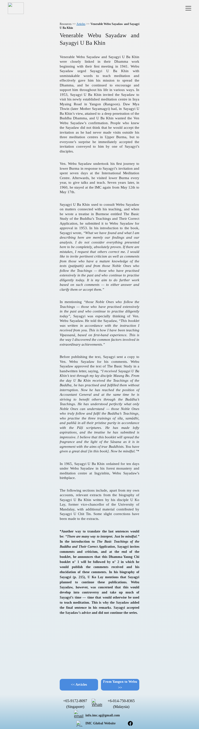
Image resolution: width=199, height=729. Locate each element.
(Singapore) (75, 707)
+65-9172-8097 (75, 701)
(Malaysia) (121, 707)
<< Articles (79, 684)
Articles (80, 24)
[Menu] (188, 8)
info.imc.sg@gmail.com (102, 715)
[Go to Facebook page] (130, 723)
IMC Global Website (100, 723)
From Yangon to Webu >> (120, 684)
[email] (79, 715)
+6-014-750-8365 (121, 701)
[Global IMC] (79, 724)
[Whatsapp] (97, 704)
